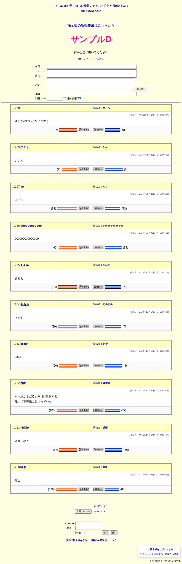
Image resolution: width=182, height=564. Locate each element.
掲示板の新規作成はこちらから (91, 25)
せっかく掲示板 (172, 560)
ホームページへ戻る (91, 58)
